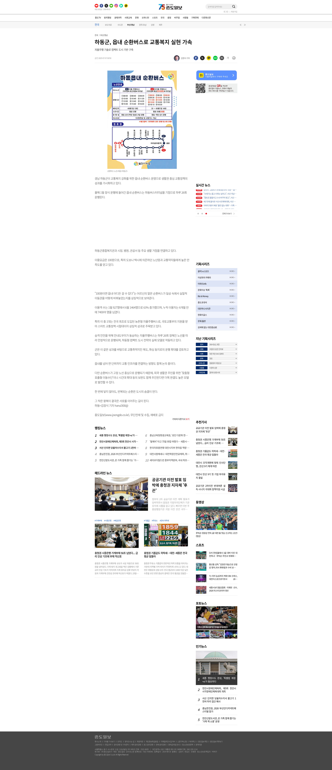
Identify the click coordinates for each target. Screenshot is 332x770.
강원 (152, 24)
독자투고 (192, 741)
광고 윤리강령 (148, 744)
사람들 (185, 17)
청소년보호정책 (187, 744)
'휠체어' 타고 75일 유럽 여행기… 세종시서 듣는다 (170, 441)
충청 (169, 17)
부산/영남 (130, 24)
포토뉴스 (201, 603)
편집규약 (108, 744)
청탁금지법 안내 (173, 744)
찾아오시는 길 (129, 741)
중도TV (98, 17)
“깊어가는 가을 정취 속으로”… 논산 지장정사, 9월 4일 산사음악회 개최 (220, 207)
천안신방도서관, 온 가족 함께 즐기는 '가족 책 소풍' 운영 (119, 460)
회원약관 (140, 741)
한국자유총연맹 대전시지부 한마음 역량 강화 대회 (170, 447)
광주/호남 (142, 24)
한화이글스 (202, 314)
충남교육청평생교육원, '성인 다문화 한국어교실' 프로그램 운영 (170, 435)
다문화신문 (206, 17)
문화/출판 (202, 321)
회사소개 (98, 741)
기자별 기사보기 (109, 741)
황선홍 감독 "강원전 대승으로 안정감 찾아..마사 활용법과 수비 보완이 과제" (223, 565)
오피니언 (145, 17)
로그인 (226, 11)
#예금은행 (117, 520)
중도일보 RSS (203, 741)
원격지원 (199, 744)
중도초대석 (202, 302)
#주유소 (154, 520)
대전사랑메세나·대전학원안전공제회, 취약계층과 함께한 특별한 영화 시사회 (170, 454)
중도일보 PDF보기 (216, 741)
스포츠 (155, 17)
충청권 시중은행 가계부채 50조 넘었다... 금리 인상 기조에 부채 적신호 (116, 554)
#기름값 (147, 520)
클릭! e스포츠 (203, 271)
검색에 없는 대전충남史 (207, 327)
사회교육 (128, 17)
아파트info (202, 283)
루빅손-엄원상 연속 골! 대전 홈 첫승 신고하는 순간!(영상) (216, 534)
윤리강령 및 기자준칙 (121, 744)
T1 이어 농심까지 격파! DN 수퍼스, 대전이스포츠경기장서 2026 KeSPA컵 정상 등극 (223, 577)
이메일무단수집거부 (168, 741)
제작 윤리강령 (136, 744)
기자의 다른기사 (180, 419)
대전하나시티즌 (204, 308)
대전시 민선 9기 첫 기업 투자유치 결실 (210, 475)
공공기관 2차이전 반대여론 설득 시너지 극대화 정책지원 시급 (210, 487)
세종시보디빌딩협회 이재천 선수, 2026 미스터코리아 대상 (223, 589)
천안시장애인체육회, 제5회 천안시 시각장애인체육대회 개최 (119, 441)
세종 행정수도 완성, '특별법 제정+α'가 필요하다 (119, 435)
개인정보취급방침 (152, 741)
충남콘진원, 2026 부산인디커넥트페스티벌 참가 (119, 454)
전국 (162, 17)
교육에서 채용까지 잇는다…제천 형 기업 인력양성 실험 (220, 195)
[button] (240, 25)
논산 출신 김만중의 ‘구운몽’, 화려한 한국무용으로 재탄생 (220, 199)
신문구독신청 (182, 741)
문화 (137, 17)
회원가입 (234, 11)
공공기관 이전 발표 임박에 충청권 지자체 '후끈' (169, 485)
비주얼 (177, 17)
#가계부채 (98, 520)
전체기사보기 (227, 213)
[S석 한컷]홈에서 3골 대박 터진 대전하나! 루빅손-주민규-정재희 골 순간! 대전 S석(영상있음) (223, 554)
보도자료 (108, 24)
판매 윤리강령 (161, 744)
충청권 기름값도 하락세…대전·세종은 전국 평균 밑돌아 (165, 554)
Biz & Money (203, 296)
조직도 (119, 741)
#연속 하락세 (164, 520)
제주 (160, 24)
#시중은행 (107, 520)
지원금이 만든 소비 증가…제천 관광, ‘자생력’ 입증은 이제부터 (220, 203)
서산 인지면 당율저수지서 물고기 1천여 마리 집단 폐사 (119, 447)
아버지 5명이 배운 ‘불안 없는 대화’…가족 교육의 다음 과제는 (220, 191)
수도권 (120, 24)
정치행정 (107, 17)
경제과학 (118, 17)
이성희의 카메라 (204, 277)
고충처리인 (98, 744)
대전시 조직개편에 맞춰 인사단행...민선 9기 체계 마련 (210, 464)
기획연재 (195, 17)
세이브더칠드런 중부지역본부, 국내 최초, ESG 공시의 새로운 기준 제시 (170, 460)
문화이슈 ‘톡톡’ (204, 289)
